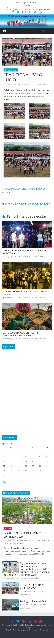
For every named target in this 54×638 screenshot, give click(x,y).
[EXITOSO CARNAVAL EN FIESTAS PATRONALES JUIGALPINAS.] (27, 304)
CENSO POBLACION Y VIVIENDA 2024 (32, 586)
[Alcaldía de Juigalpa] (4, 31)
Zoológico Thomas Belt (12, 8)
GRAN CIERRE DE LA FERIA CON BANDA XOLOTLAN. (24, 252)
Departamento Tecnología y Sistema (34, 84)
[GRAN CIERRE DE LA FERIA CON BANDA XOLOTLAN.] (27, 222)
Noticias (8, 528)
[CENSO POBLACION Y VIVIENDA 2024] (10, 583)
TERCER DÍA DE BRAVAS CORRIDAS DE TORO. (26, 206)
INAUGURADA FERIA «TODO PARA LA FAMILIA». (23, 190)
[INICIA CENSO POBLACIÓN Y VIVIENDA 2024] (27, 499)
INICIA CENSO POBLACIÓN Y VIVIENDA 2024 (22, 534)
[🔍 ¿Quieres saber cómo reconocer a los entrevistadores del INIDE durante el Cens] (10, 562)
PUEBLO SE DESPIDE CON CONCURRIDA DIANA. (25, 293)
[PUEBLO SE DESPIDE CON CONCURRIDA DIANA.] (27, 263)
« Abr (4, 482)
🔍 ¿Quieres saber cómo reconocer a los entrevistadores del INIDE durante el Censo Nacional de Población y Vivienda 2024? (27, 569)
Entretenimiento (11, 70)
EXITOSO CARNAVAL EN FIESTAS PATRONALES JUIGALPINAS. (21, 334)
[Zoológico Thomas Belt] (10, 600)
